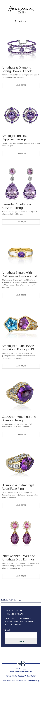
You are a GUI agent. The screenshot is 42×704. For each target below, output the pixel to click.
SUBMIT (21, 641)
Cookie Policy (33, 681)
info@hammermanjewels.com (21, 671)
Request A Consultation (27, 676)
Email (7, 630)
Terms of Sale (11, 676)
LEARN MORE (21, 85)
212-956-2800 (21, 669)
